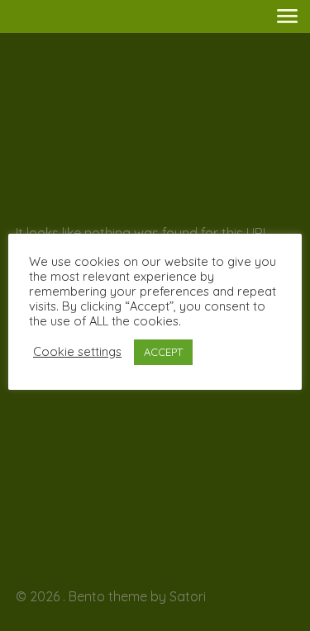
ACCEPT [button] (163, 351)
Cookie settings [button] (77, 351)
